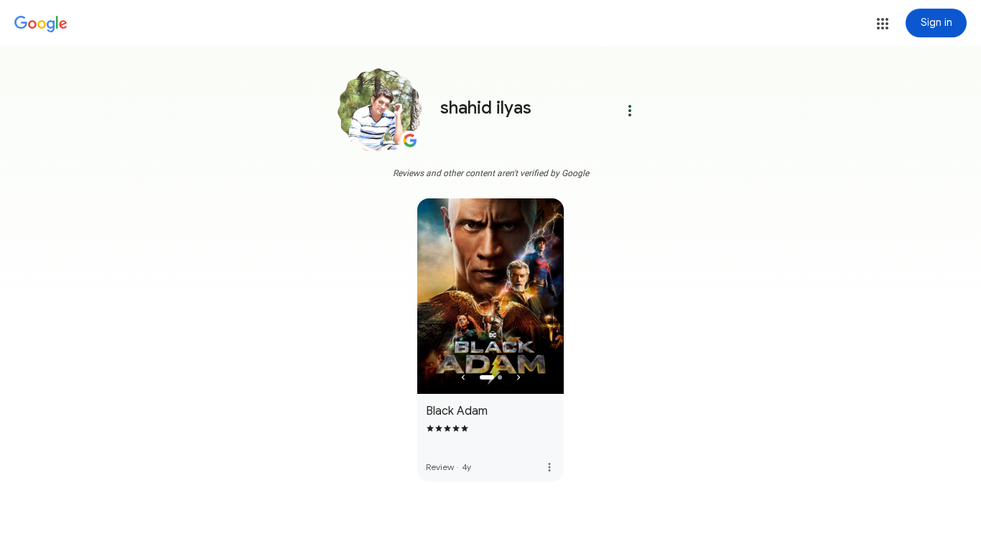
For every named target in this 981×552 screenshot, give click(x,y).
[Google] (41, 24)
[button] (882, 23)
